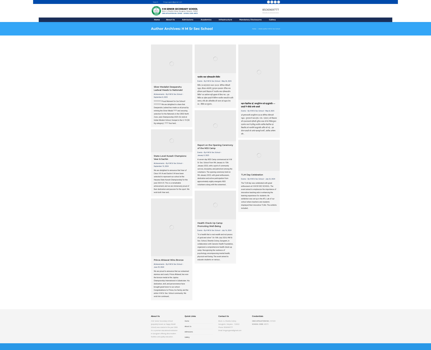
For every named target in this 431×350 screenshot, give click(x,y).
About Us (188, 326)
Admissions (189, 332)
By (174, 94)
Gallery (187, 337)
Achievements (159, 94)
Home (187, 321)
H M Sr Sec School (197, 29)
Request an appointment (270, 12)
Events (199, 81)
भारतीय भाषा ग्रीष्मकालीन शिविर (208, 77)
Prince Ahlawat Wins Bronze (169, 260)
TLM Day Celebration (252, 175)
